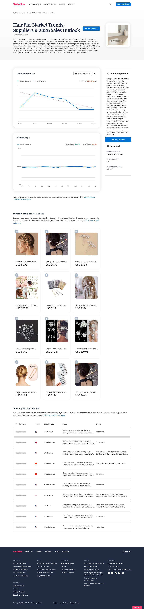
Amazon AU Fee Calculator (46, 570)
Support (65, 552)
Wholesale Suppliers (20, 576)
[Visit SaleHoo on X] (123, 573)
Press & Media (64, 603)
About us (16, 589)
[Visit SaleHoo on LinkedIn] (112, 573)
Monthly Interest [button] (24, 144)
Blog (57, 552)
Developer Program (67, 563)
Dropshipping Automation (22, 566)
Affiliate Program (19, 592)
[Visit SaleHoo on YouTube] (119, 573)
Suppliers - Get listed (20, 595)
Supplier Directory (19, 563)
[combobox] (82, 74)
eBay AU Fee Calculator (45, 573)
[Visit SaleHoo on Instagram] (116, 573)
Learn (70, 4)
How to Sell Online (90, 566)
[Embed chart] (95, 73)
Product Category (114, 151)
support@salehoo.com (116, 563)
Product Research (19, 573)
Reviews (48, 552)
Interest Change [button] (24, 81)
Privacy (77, 603)
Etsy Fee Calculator (43, 576)
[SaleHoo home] (17, 552)
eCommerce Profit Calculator (47, 563)
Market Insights (19, 13)
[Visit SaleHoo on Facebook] (109, 573)
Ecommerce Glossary (68, 570)
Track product (92, 29)
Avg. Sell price (112, 159)
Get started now (123, 4)
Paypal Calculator (43, 566)
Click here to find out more (54, 415)
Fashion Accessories (37, 13)
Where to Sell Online (91, 570)
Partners (64, 566)
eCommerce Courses (20, 570)
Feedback (137, 607)
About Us (29, 552)
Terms (72, 603)
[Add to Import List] (16, 231)
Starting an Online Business (94, 563)
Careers (55, 603)
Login (111, 4)
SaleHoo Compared (67, 573)
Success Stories (50, 4)
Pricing (62, 4)
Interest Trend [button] (40, 81)
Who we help (34, 4)
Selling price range (114, 166)
